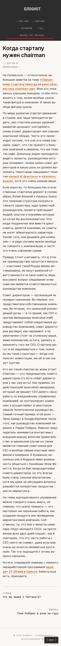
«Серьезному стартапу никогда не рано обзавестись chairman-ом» (30, 84)
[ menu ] (51, 640)
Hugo (44, 638)
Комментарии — (12, 66)
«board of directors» (23, 176)
